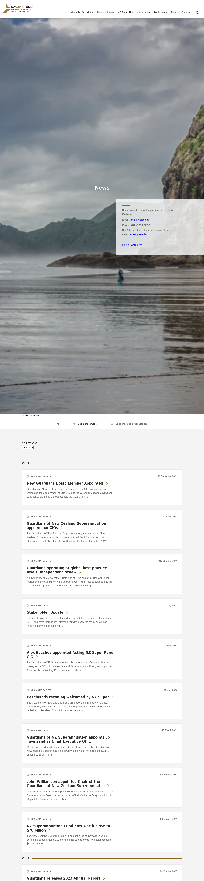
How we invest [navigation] (105, 12)
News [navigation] (174, 12)
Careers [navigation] (185, 12)
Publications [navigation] (160, 12)
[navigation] (17, 8)
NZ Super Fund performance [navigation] (133, 12)
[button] (197, 13)
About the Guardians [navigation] (82, 12)
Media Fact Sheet (132, 245)
